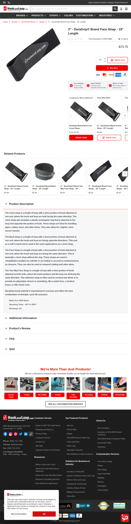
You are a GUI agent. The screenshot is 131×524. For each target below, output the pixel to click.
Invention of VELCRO (75, 472)
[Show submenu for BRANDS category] (27, 15)
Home (5, 22)
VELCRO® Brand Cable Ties (78, 438)
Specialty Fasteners (75, 450)
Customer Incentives (99, 2)
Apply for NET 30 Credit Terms (48, 425)
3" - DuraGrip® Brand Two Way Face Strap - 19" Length (71, 187)
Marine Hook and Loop (76, 480)
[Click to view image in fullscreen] (33, 56)
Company (110, 2)
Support (117, 2)
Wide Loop (71, 446)
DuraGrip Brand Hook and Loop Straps (80, 127)
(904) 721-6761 (13, 448)
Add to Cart (111, 138)
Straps (42, 22)
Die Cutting (42, 395)
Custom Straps (11, 396)
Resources (124, 2)
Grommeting (119, 395)
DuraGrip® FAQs (104, 443)
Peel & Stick (72, 429)
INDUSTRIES (105, 15)
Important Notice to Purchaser (48, 450)
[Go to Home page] (16, 8)
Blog (90, 2)
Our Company (103, 428)
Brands (15, 22)
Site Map (39, 446)
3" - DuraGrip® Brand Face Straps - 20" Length (100, 187)
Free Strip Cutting (105, 461)
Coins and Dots (73, 442)
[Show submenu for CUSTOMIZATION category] (95, 15)
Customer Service (43, 438)
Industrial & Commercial (76, 484)
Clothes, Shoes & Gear (76, 488)
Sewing (57, 395)
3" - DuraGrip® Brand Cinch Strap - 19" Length (109, 127)
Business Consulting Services (47, 479)
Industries (102, 447)
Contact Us (40, 442)
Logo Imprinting (73, 396)
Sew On (70, 425)
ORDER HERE (81, 138)
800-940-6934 (17, 445)
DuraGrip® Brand (28, 22)
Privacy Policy (41, 434)
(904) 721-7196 (16, 441)
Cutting (26, 395)
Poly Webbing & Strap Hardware (80, 454)
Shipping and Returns (44, 429)
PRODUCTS (37, 15)
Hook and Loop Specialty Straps (49, 475)
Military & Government (76, 492)
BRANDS (20, 15)
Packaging (89, 395)
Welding (104, 395)
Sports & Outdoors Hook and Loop (81, 476)
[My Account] (121, 9)
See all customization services (65, 404)
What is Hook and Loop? (46, 464)
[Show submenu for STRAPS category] (59, 15)
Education (71, 496)
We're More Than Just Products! (65, 369)
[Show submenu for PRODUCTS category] (45, 15)
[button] (75, 39)
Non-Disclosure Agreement (46, 483)
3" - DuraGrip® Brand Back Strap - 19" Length (44, 187)
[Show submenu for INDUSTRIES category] (113, 15)
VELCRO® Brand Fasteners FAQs (111, 439)
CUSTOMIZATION (84, 15)
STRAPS (53, 15)
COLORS (68, 15)
